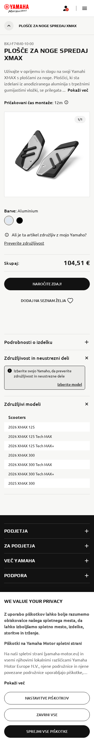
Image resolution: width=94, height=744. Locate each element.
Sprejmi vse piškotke (47, 731)
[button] (84, 8)
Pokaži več (14, 682)
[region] (47, 668)
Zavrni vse (47, 714)
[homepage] (16, 8)
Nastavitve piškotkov (47, 698)
